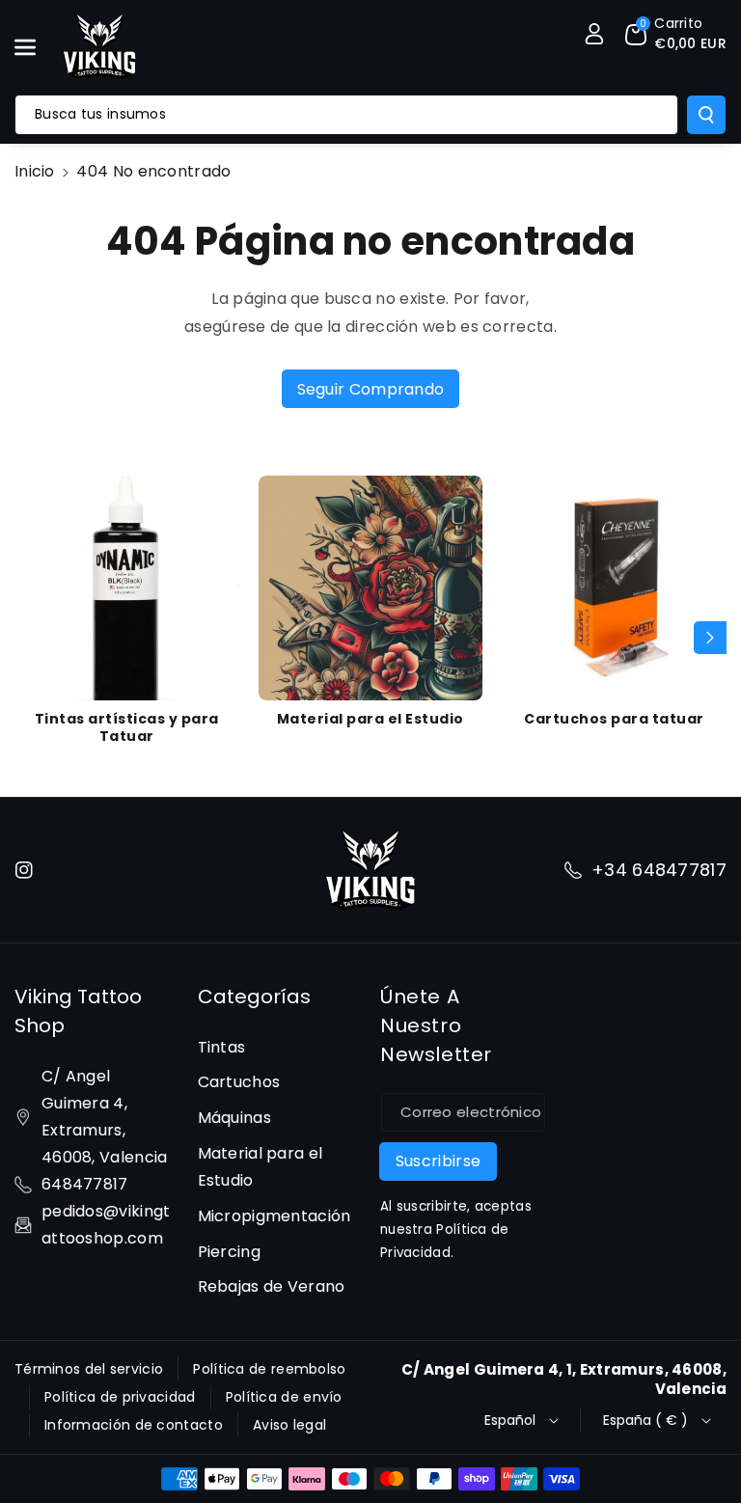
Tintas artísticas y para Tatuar (127, 727)
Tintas (222, 1047)
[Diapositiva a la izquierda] (30, 637)
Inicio (34, 171)
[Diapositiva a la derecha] (710, 637)
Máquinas (234, 1118)
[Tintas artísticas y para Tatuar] (126, 588)
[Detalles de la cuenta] (594, 34)
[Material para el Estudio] (371, 588)
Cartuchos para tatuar (614, 718)
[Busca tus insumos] (706, 115)
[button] (35, 47)
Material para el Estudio (370, 718)
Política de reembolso (269, 1369)
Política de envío (284, 1397)
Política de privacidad (120, 1397)
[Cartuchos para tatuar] (614, 588)
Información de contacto (133, 1425)
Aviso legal (289, 1425)
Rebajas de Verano (271, 1286)
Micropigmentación (274, 1216)
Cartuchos (239, 1082)
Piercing (229, 1252)
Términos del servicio (88, 1369)
